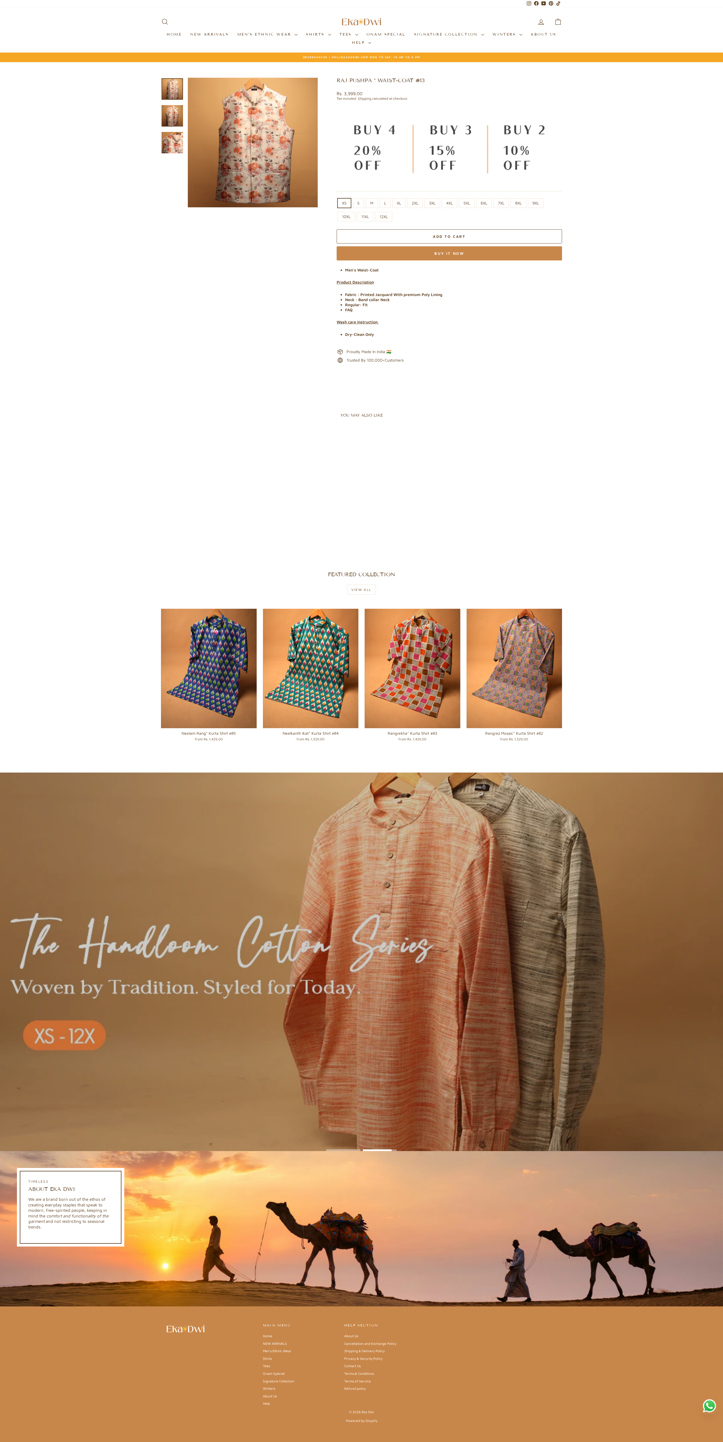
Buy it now (449, 253)
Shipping (364, 98)
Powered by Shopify (361, 1421)
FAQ (348, 309)
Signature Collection (447, 34)
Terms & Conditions (359, 1373)
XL (399, 203)
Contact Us (352, 1366)
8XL (518, 203)
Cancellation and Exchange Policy (370, 1343)
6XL (484, 203)
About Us (543, 34)
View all (361, 590)
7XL (501, 203)
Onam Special (386, 34)
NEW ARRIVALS (209, 34)
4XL (449, 203)
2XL (415, 203)
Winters (505, 34)
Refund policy (355, 1388)
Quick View (208, 521)
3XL (432, 203)
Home (174, 34)
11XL (365, 216)
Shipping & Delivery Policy (364, 1351)
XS (344, 203)
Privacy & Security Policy (363, 1358)
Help (359, 42)
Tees (346, 34)
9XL (535, 203)
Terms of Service (357, 1381)
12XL (384, 216)
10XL (346, 216)
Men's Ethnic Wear (265, 34)
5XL (466, 203)
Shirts (316, 34)
